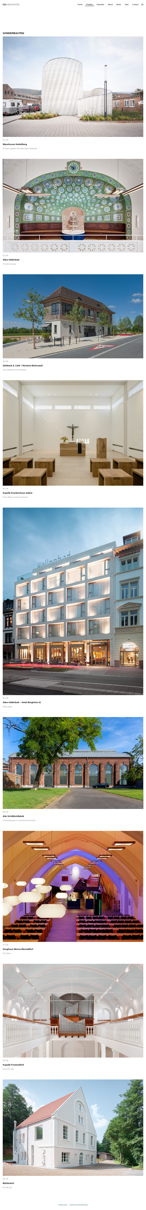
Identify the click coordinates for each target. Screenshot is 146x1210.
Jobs (127, 4)
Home (80, 4)
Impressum (63, 1205)
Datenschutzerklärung (78, 1205)
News (118, 4)
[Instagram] (142, 4)
